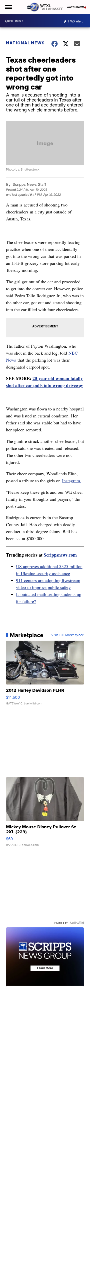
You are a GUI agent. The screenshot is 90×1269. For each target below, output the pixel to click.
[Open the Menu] (8, 7)
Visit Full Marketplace (67, 635)
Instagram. (71, 481)
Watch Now (75, 7)
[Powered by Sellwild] (77, 923)
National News (25, 42)
